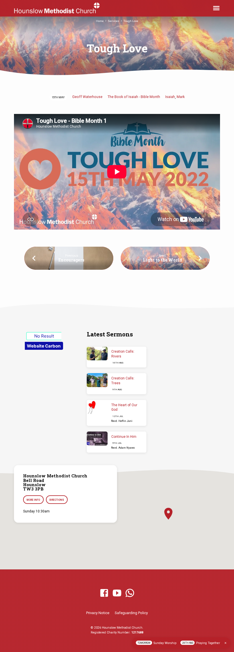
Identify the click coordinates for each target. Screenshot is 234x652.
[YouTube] (117, 593)
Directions (56, 499)
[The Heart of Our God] (97, 407)
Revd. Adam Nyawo (123, 447)
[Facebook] (104, 593)
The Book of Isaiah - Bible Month (134, 97)
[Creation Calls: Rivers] (97, 354)
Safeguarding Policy (131, 613)
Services (113, 21)
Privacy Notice (97, 613)
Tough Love (131, 21)
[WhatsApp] (130, 593)
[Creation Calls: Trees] (97, 380)
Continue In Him (123, 437)
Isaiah (170, 97)
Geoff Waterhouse (87, 97)
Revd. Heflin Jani (121, 420)
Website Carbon (43, 346)
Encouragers (71, 260)
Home (100, 21)
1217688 (137, 632)
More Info (33, 499)
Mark (181, 97)
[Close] (225, 643)
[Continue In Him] (97, 438)
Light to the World (162, 260)
